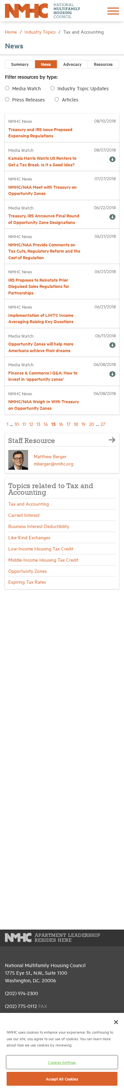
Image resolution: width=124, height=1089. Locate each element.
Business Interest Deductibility (38, 526)
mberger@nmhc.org (53, 463)
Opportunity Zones (27, 571)
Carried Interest (24, 515)
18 (76, 424)
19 (83, 424)
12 (31, 424)
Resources (103, 64)
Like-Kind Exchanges (29, 537)
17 (68, 424)
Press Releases (28, 99)
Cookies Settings (62, 1062)
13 (38, 424)
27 (103, 424)
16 (61, 424)
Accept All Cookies (62, 1078)
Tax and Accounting (28, 503)
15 (53, 423)
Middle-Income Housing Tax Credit (43, 559)
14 (46, 424)
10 (17, 424)
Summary (20, 64)
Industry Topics (40, 31)
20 (91, 424)
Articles (70, 99)
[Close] (116, 1022)
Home (11, 31)
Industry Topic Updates (83, 88)
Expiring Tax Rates (27, 581)
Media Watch (26, 88)
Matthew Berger (50, 456)
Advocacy (72, 64)
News (46, 64)
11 (24, 424)
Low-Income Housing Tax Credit (40, 548)
